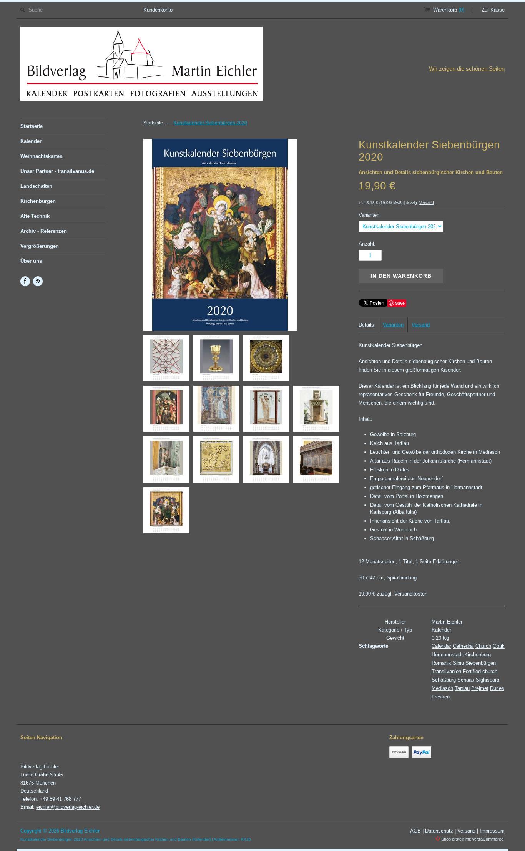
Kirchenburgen (38, 201)
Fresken (441, 697)
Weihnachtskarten (41, 156)
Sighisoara (487, 680)
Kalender (31, 141)
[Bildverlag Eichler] (141, 65)
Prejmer (479, 688)
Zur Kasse (493, 10)
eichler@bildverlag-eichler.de (68, 807)
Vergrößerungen (39, 246)
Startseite (31, 126)
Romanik (441, 663)
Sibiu (458, 663)
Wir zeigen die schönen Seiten (467, 68)
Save (400, 303)
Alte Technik (35, 216)
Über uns (31, 261)
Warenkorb (448, 10)
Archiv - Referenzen (43, 231)
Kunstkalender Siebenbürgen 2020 (210, 123)
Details (366, 325)
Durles (497, 688)
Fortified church (480, 671)
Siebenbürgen (480, 663)
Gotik (499, 646)
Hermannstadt (447, 654)
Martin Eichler (447, 622)
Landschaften (36, 186)
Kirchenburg (477, 654)
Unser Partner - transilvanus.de (57, 171)
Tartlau (462, 688)
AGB (415, 831)
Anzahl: (367, 244)
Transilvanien (446, 671)
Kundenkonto (158, 10)
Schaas (465, 680)
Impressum (492, 831)
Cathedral (463, 646)
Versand (426, 203)
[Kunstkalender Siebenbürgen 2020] (166, 359)
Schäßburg (444, 680)
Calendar (441, 646)
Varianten (369, 215)
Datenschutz (439, 831)
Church (483, 646)
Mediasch (442, 688)
